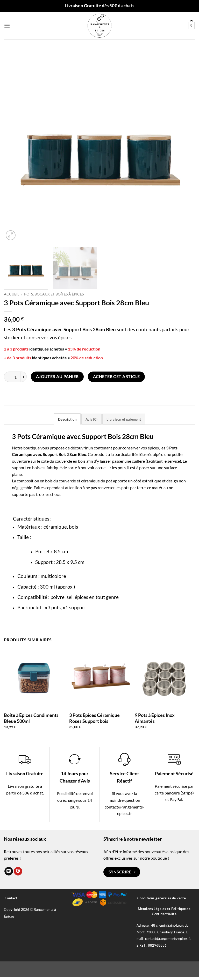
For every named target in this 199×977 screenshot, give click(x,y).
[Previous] (14, 145)
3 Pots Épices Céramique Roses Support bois (94, 718)
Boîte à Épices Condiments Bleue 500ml (31, 718)
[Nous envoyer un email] (8, 871)
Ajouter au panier (57, 376)
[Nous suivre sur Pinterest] (18, 871)
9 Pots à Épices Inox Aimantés (155, 718)
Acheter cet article (116, 376)
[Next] (184, 145)
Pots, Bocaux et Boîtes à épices (54, 294)
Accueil (11, 294)
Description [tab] (67, 419)
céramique (55, 527)
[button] (7, 25)
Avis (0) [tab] (91, 419)
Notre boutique (26, 447)
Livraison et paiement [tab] (123, 419)
